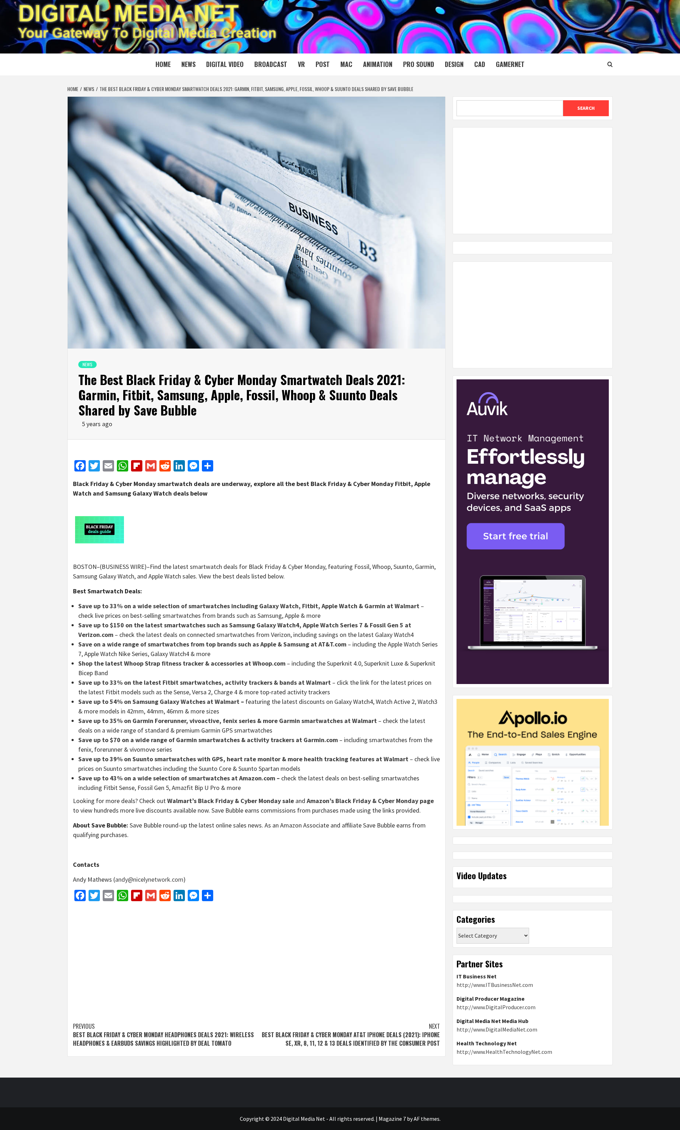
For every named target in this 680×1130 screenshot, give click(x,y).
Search (586, 108)
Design (454, 64)
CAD (479, 64)
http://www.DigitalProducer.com (496, 1007)
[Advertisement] (256, 958)
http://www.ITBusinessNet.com (495, 984)
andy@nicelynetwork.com (149, 879)
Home (163, 64)
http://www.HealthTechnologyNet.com (504, 1051)
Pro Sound (418, 64)
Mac (346, 64)
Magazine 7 (392, 1118)
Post (323, 64)
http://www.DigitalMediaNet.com (497, 1029)
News (188, 64)
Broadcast (270, 64)
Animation (377, 64)
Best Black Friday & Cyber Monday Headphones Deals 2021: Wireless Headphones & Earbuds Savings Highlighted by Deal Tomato (163, 1034)
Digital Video (225, 64)
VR (301, 64)
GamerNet (510, 64)
